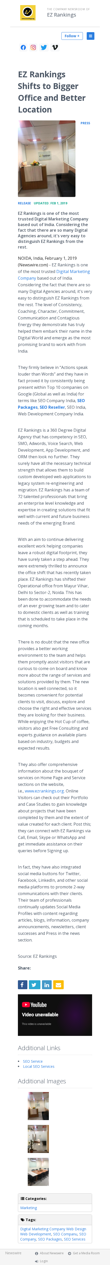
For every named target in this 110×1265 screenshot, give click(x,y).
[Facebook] (23, 47)
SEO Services (74, 1239)
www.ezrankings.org (44, 791)
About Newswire (52, 1253)
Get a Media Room (86, 1253)
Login (44, 1261)
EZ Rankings (61, 14)
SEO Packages (50, 1239)
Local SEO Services (38, 1066)
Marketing (28, 1207)
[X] (44, 47)
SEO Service (33, 1061)
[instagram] (33, 47)
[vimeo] (55, 47)
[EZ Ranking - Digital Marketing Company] (46, 158)
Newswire (13, 1252)
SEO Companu (65, 1234)
